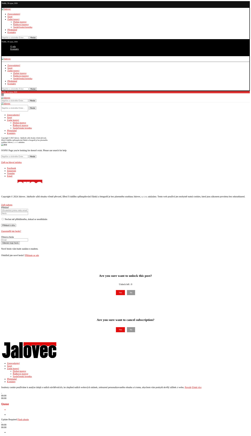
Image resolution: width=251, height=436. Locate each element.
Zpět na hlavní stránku (11, 162)
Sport (9, 16)
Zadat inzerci (13, 19)
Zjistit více (196, 387)
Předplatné (12, 30)
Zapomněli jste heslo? (11, 231)
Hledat (33, 38)
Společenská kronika (22, 27)
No (131, 292)
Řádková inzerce (21, 24)
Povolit (188, 387)
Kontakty (11, 32)
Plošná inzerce (19, 22)
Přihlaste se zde (32, 255)
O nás (13, 46)
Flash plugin (23, 419)
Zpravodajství (13, 14)
